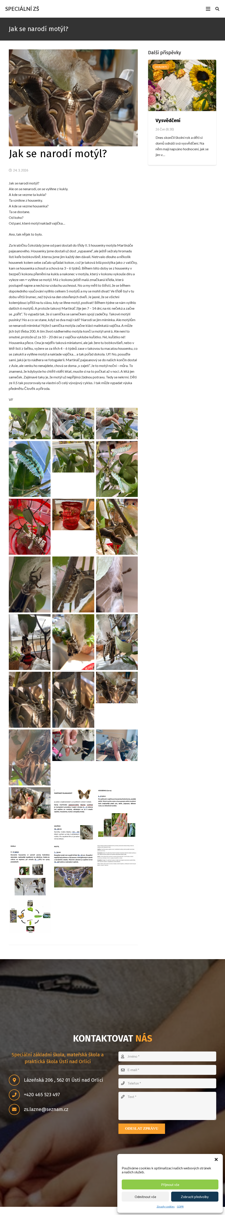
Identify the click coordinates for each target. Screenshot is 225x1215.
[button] (216, 1159)
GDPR (180, 1206)
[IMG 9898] (73, 584)
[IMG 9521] (73, 423)
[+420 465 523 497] (16, 1094)
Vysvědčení (168, 120)
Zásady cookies (166, 1206)
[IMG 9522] (117, 423)
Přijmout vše (170, 1185)
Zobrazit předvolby (195, 1197)
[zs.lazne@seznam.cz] (16, 1109)
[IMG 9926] (29, 757)
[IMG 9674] (73, 514)
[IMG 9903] (117, 584)
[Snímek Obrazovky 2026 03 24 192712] (117, 855)
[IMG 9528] (73, 456)
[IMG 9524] (29, 469)
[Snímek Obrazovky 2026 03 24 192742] (29, 916)
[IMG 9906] (29, 642)
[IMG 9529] (117, 469)
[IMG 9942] (117, 745)
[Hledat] (217, 9)
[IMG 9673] (29, 527)
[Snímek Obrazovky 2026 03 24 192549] (73, 814)
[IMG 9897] (29, 584)
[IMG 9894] (117, 527)
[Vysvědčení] (182, 85)
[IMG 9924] (117, 687)
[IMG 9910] (117, 642)
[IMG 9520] (29, 423)
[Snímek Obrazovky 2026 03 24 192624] (29, 871)
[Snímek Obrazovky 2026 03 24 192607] (117, 813)
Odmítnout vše (145, 1197)
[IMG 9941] (73, 745)
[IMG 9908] (73, 642)
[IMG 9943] (29, 803)
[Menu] (208, 8)
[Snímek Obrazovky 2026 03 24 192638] (73, 867)
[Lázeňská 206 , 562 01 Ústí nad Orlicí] (16, 1080)
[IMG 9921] (29, 700)
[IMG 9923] (73, 700)
